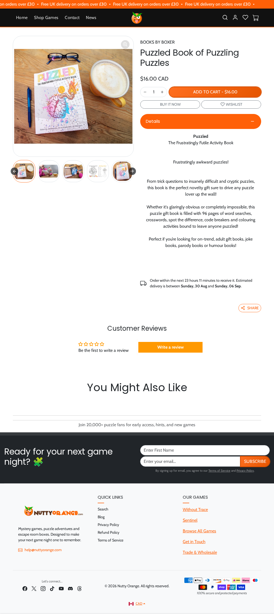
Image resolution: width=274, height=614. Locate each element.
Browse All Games (199, 530)
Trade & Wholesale (200, 552)
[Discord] (70, 588)
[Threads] (79, 588)
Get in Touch (194, 541)
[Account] (235, 17)
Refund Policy (108, 532)
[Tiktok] (52, 588)
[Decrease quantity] (145, 92)
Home (22, 17)
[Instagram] (43, 588)
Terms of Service (219, 470)
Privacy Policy (245, 470)
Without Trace (195, 509)
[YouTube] (61, 588)
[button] (225, 17)
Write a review (170, 347)
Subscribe (255, 461)
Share (253, 308)
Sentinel (190, 520)
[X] (34, 588)
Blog (101, 516)
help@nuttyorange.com (43, 549)
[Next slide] (132, 171)
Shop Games (46, 17)
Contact (72, 17)
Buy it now (170, 104)
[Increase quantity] (162, 92)
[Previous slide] (14, 403)
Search (103, 509)
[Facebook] (24, 588)
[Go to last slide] (14, 171)
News (91, 17)
